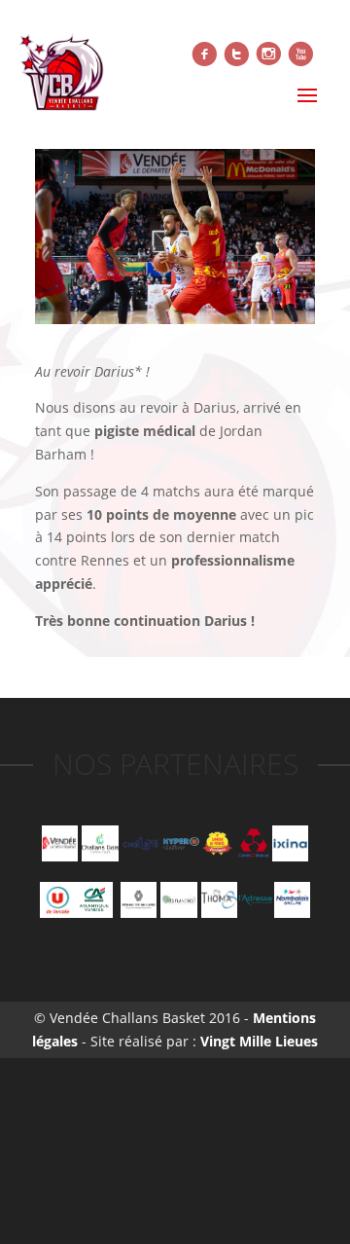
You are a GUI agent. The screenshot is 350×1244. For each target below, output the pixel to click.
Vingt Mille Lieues (259, 1041)
